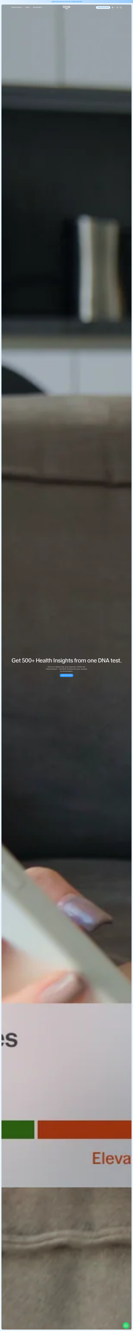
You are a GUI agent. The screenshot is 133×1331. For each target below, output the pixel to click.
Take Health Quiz (103, 7)
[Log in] (117, 7)
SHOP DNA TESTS (66, 675)
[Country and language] (113, 7)
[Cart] (121, 7)
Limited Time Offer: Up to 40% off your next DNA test (66, 1)
